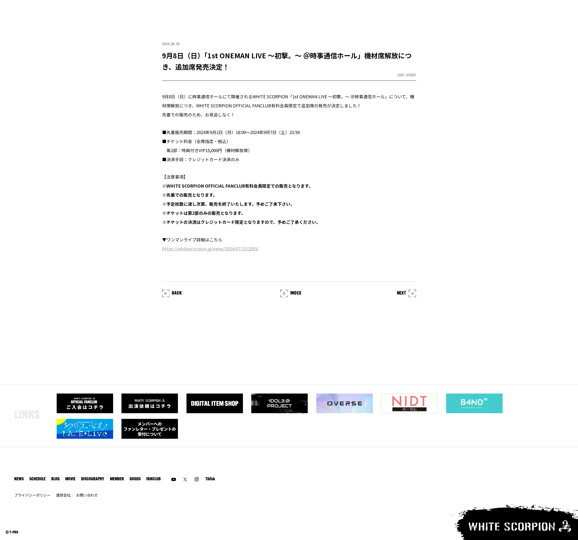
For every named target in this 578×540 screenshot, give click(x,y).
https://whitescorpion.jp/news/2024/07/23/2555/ (210, 248)
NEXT (401, 293)
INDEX (295, 293)
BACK (177, 293)
